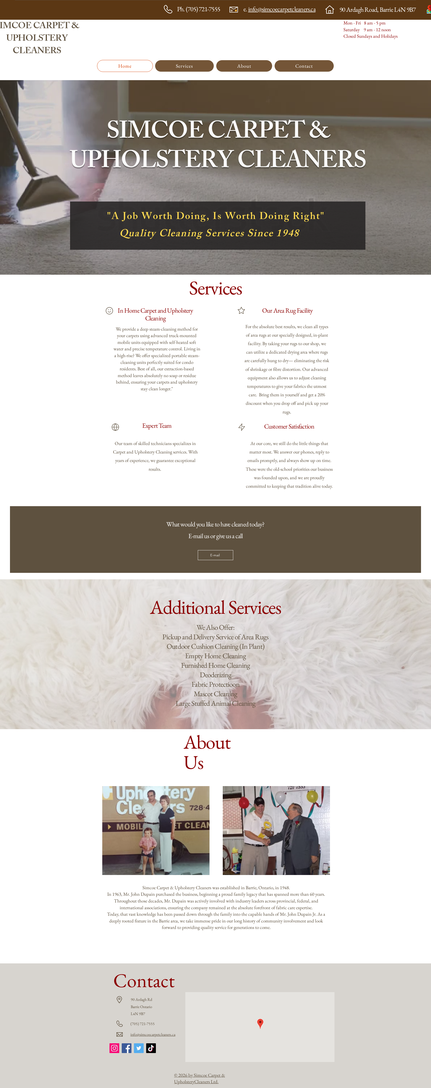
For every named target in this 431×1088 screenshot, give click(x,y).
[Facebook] (126, 1048)
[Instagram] (114, 1048)
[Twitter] (139, 1048)
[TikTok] (151, 1048)
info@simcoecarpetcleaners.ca (282, 9)
